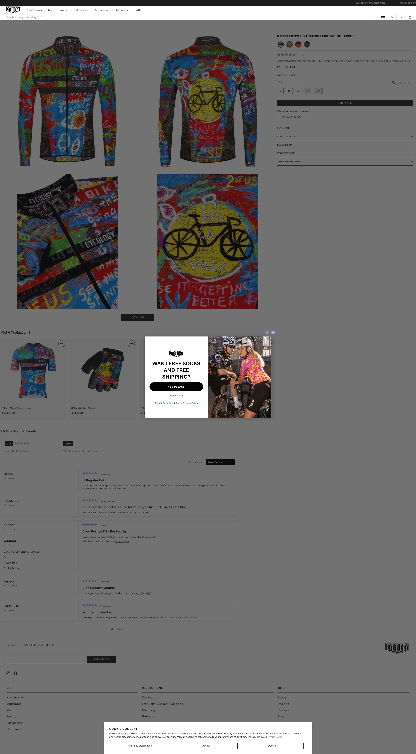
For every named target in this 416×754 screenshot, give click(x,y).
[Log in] (391, 17)
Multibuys (82, 10)
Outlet (139, 10)
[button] (409, 17)
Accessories (101, 10)
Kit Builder (122, 10)
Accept (206, 745)
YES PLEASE (176, 386)
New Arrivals (34, 10)
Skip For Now (176, 394)
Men (50, 10)
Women (64, 10)
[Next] (273, 332)
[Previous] (267, 332)
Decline (272, 745)
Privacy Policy (274, 737)
